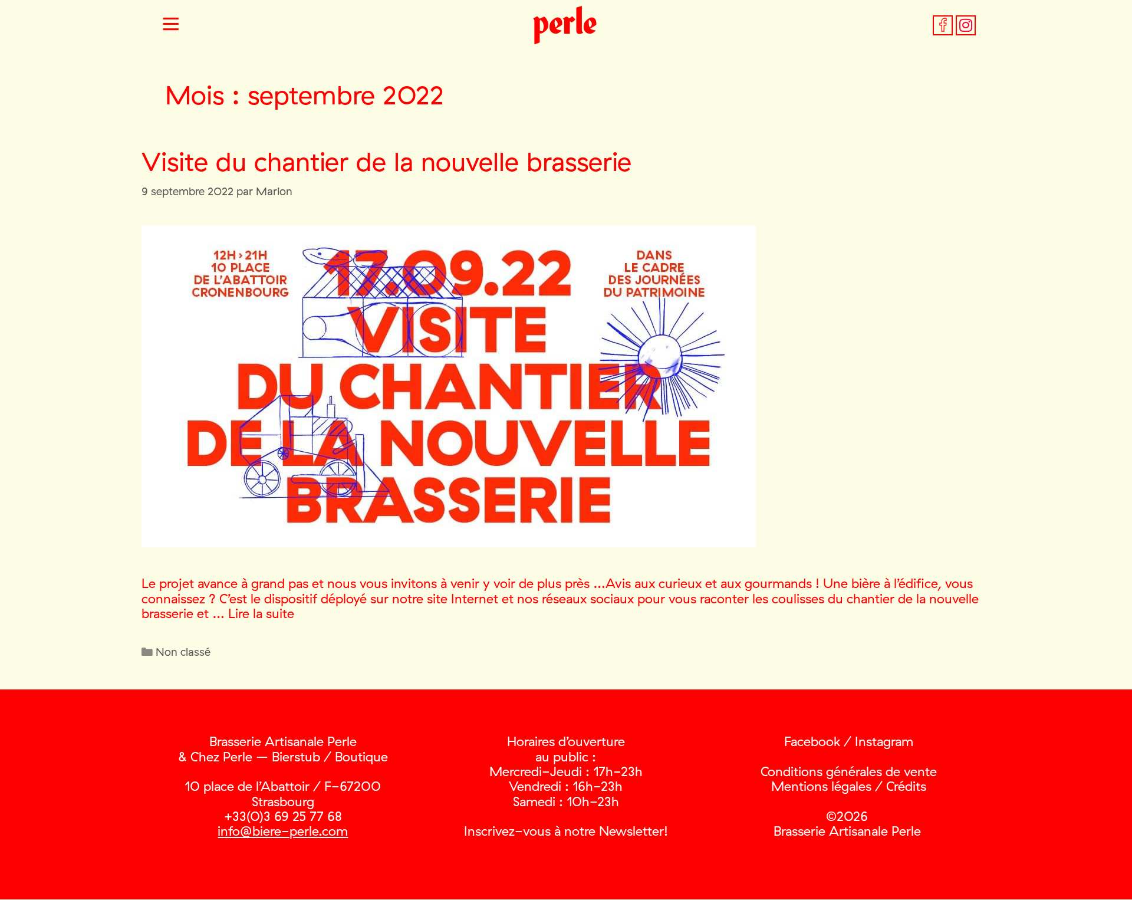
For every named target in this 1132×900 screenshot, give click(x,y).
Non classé (183, 652)
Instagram (884, 741)
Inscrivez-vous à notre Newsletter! (566, 831)
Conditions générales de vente (849, 771)
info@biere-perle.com (283, 831)
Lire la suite (261, 613)
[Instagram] (966, 25)
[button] (171, 25)
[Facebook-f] (943, 25)
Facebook (812, 741)
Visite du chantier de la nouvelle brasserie (386, 161)
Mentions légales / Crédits (848, 786)
